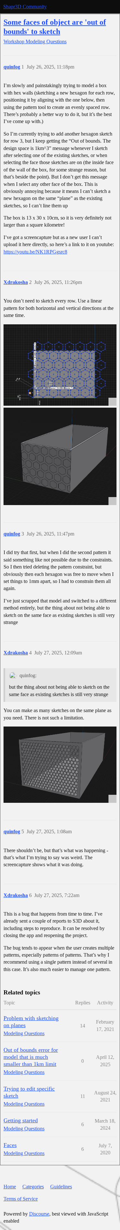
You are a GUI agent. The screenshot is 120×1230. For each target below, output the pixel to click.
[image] (60, 365)
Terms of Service (21, 1198)
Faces (10, 1145)
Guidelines (61, 1186)
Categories (33, 1186)
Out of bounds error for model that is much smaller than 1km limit (31, 1057)
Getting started (21, 1120)
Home (10, 1186)
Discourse (39, 1214)
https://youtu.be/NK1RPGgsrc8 (35, 251)
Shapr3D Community (25, 6)
